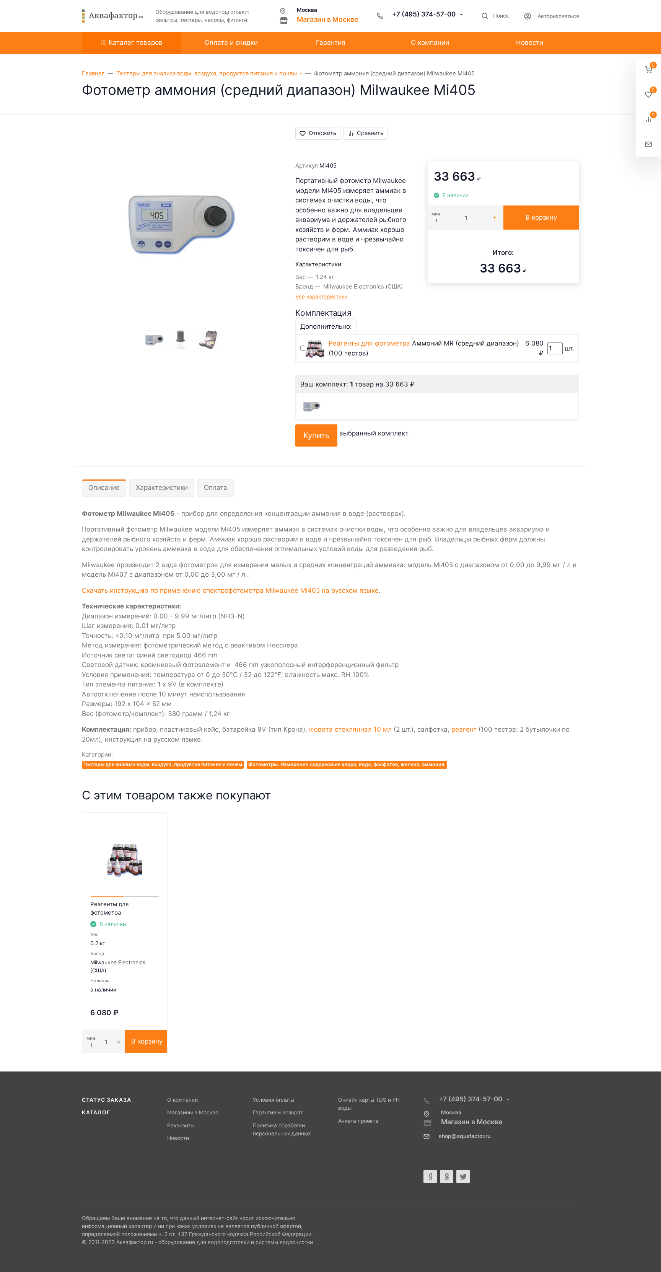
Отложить (322, 133)
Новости (178, 1138)
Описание (104, 487)
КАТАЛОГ (96, 1112)
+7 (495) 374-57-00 (424, 14)
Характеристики (162, 487)
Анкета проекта (358, 1121)
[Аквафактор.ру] (112, 16)
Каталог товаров (136, 42)
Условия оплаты (273, 1100)
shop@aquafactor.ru (464, 1136)
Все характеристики (321, 297)
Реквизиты (180, 1125)
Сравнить (370, 133)
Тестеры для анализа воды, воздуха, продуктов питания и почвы (162, 764)
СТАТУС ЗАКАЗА (106, 1100)
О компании (182, 1100)
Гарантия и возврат (278, 1112)
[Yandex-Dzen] (430, 1176)
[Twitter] (463, 1176)
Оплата (215, 487)
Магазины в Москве (192, 1112)
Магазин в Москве (327, 19)
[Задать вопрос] (648, 144)
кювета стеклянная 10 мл (350, 729)
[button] (648, 69)
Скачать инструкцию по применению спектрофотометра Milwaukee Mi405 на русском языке (230, 590)
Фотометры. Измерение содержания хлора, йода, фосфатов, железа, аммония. (347, 764)
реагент (464, 729)
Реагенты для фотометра (369, 343)
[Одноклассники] (446, 1176)
